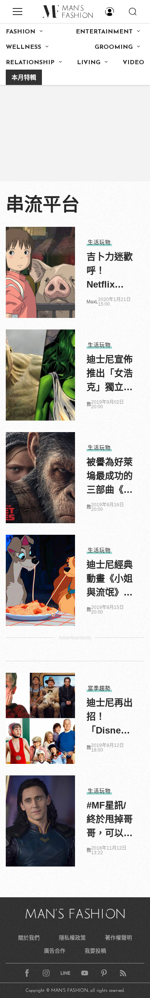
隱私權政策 (72, 938)
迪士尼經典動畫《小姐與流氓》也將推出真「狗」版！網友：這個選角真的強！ (110, 579)
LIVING (88, 63)
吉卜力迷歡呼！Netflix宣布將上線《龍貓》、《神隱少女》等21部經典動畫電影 (110, 271)
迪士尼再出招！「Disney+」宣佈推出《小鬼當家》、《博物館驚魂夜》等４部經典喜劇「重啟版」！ (110, 717)
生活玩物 (99, 242)
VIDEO (133, 63)
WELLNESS (23, 47)
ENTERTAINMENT (104, 32)
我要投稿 (95, 951)
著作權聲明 (118, 938)
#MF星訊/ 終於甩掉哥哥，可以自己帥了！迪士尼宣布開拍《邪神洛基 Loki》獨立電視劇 (110, 820)
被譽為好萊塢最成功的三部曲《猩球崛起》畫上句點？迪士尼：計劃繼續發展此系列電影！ (110, 477)
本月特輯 (24, 78)
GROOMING (114, 47)
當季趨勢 (99, 688)
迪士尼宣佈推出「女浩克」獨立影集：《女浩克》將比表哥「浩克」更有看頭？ (110, 374)
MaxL (92, 301)
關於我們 (29, 938)
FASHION (20, 32)
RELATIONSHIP (30, 63)
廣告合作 (54, 951)
